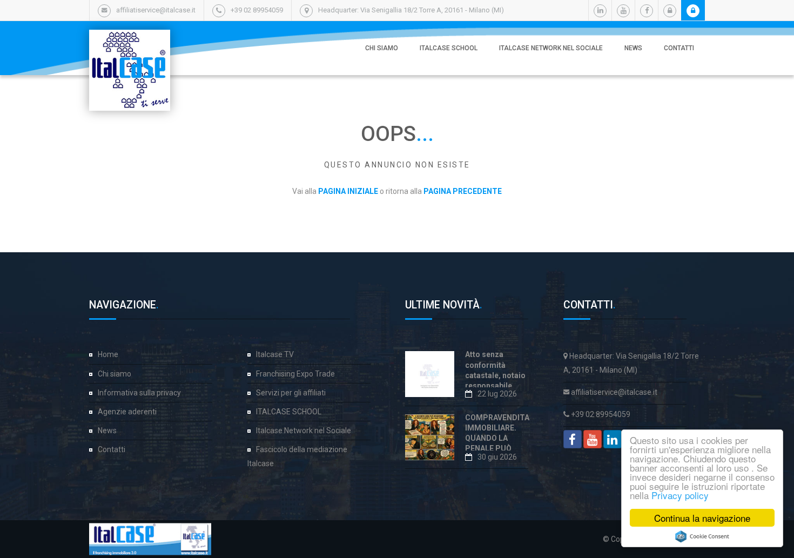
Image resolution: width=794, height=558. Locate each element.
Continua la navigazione (702, 518)
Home (108, 354)
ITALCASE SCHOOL (448, 48)
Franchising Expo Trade (295, 373)
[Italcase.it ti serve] (129, 40)
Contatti (679, 48)
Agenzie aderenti (127, 411)
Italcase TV (275, 354)
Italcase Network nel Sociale (551, 48)
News (633, 48)
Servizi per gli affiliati (291, 392)
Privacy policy (680, 495)
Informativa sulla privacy (139, 392)
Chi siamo (381, 48)
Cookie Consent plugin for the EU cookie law (702, 536)
